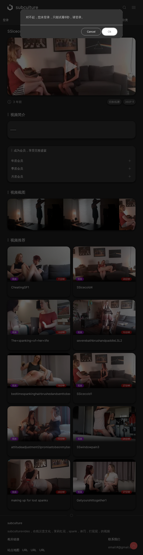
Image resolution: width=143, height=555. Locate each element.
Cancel (91, 31)
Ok (109, 31)
